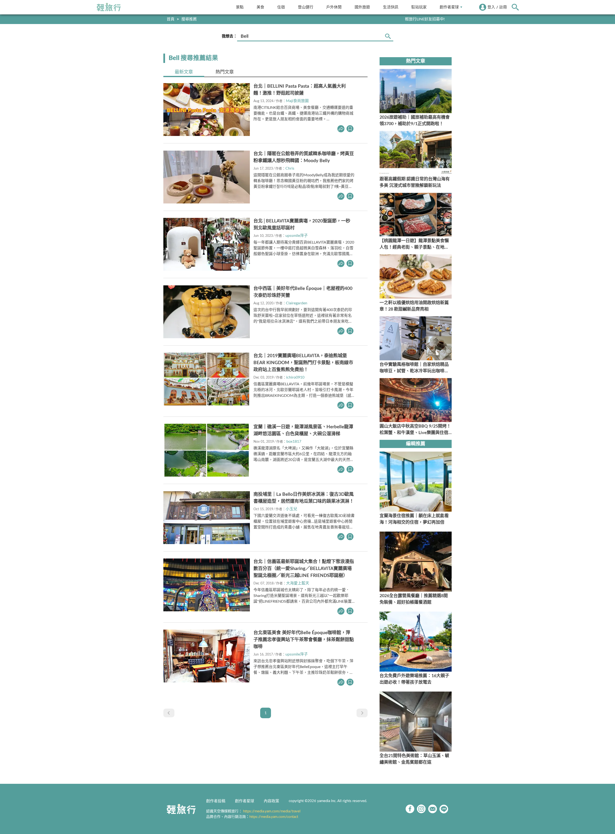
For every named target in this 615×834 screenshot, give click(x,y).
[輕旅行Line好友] (443, 808)
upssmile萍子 (296, 236)
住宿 (281, 7)
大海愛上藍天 (297, 583)
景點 (240, 7)
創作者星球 (449, 7)
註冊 (503, 7)
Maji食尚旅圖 (297, 101)
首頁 (170, 19)
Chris (289, 168)
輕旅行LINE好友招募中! (425, 19)
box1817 (293, 441)
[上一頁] (168, 713)
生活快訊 (390, 7)
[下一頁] (362, 713)
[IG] (421, 808)
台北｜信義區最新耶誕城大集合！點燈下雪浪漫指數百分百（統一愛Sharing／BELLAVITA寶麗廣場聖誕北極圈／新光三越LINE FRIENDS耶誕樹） (303, 568)
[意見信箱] (432, 808)
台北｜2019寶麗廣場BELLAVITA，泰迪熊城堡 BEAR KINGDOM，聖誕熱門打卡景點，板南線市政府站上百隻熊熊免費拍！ (303, 363)
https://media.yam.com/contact (273, 817)
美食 (260, 7)
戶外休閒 (334, 7)
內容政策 (271, 801)
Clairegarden (296, 303)
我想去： (229, 36)
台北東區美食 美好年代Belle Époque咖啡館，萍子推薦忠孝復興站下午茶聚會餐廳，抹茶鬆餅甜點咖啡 (303, 640)
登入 (491, 7)
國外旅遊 (362, 7)
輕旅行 (109, 7)
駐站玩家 (419, 7)
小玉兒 (291, 509)
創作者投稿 (215, 801)
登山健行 (305, 7)
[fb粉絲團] (410, 808)
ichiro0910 (295, 377)
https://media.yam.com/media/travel (272, 811)
